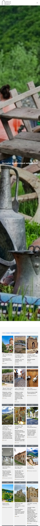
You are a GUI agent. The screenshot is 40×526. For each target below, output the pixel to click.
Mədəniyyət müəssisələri (15, 332)
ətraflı (8, 367)
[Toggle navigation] (37, 3)
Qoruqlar (8, 332)
